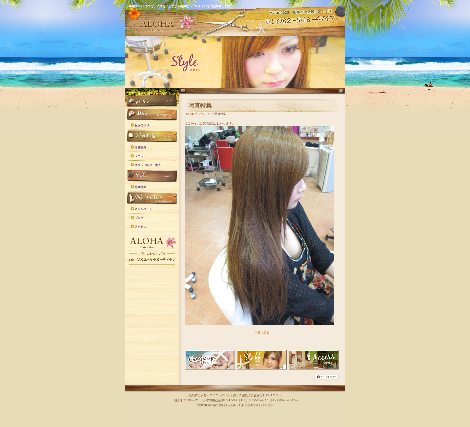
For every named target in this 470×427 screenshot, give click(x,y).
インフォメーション (152, 198)
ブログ (139, 218)
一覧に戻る (262, 332)
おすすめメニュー (152, 114)
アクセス (140, 226)
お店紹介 (152, 136)
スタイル (152, 176)
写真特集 (140, 187)
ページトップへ (327, 377)
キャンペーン (143, 209)
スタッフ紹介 (262, 360)
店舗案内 (140, 147)
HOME (152, 101)
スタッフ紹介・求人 (148, 165)
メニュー (140, 156)
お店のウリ (142, 125)
